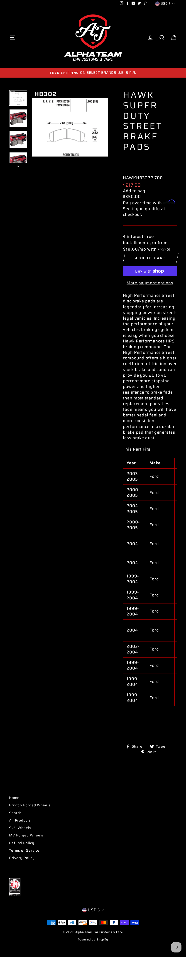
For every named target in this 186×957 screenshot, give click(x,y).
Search (15, 813)
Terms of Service (24, 850)
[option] (93, 72)
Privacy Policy (22, 858)
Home (14, 797)
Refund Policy (21, 843)
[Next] (18, 165)
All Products (20, 820)
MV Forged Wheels (26, 835)
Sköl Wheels (20, 828)
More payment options (150, 283)
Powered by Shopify (93, 939)
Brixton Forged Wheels (30, 805)
